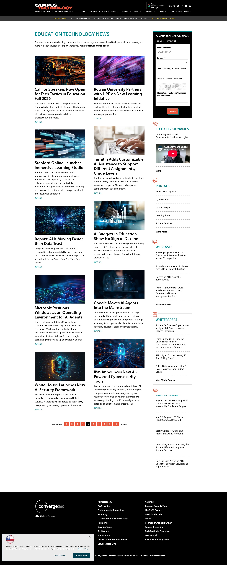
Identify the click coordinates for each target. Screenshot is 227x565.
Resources (150, 11)
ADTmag (149, 501)
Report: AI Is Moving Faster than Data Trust (59, 241)
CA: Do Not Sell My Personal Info (150, 555)
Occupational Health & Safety (113, 518)
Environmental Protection (111, 510)
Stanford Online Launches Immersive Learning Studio (59, 165)
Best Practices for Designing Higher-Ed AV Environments (169, 432)
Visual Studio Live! (107, 543)
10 (115, 423)
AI (71, 18)
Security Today (105, 526)
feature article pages (98, 45)
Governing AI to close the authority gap (168, 278)
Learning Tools (163, 215)
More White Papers (165, 380)
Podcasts (137, 11)
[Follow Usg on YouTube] (186, 6)
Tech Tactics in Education (157, 531)
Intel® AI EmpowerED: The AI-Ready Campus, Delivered (170, 418)
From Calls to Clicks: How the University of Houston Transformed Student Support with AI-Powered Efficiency (170, 343)
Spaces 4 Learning (154, 526)
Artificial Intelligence (166, 191)
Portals (162, 185)
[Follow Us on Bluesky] (178, 6)
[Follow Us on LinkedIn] (170, 6)
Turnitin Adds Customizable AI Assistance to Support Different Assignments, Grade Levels (119, 166)
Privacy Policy (178, 78)
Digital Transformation (127, 18)
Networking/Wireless (103, 18)
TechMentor (104, 531)
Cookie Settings (59, 555)
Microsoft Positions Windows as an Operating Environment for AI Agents (58, 312)
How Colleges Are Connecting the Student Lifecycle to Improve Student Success (172, 447)
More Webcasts (163, 304)
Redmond (102, 522)
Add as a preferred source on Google (157, 6)
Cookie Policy (114, 555)
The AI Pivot (104, 535)
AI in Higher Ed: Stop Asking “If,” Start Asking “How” (171, 357)
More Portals (162, 231)
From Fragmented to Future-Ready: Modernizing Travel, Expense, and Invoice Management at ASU (170, 292)
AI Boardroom (105, 501)
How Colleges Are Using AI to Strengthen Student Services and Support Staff (172, 463)
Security (145, 18)
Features (93, 11)
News (84, 11)
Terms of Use (129, 555)
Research (126, 11)
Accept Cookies (81, 555)
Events (163, 11)
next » (124, 423)
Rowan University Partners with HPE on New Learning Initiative (118, 93)
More (186, 11)
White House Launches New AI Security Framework (60, 387)
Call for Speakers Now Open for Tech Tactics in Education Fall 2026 (60, 93)
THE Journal (151, 535)
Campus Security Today (157, 505)
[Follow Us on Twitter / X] (174, 6)
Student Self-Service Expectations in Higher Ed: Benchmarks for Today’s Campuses (172, 328)
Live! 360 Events (153, 510)
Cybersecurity (162, 199)
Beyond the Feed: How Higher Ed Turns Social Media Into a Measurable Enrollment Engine (172, 403)
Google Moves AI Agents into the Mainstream (116, 305)
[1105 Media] (50, 530)
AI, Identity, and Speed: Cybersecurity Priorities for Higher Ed (172, 137)
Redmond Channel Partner (158, 522)
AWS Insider (104, 505)
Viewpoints (104, 11)
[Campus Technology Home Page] (54, 8)
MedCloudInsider (153, 514)
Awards (114, 11)
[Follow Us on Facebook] (182, 6)
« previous (57, 423)
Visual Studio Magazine (157, 539)
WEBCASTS (164, 246)
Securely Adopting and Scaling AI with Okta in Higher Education (172, 267)
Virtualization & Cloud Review (113, 539)
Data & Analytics (164, 207)
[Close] (90, 537)
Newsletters (176, 11)
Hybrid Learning (83, 18)
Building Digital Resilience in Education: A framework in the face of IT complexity (170, 255)
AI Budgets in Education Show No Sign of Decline (116, 236)
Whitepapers (166, 319)
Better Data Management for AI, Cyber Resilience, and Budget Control (171, 368)
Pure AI (148, 518)
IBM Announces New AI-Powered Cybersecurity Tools (115, 376)
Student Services (164, 223)
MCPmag (102, 514)
